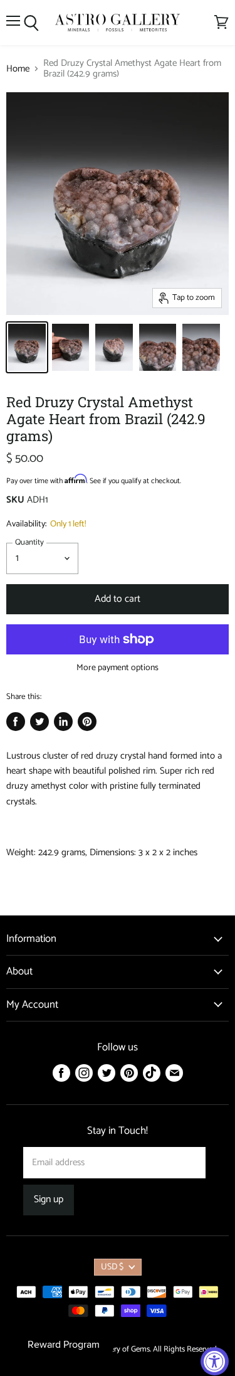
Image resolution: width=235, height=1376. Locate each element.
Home (17, 68)
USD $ (112, 1267)
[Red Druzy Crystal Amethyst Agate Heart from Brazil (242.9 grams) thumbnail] (27, 347)
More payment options (117, 668)
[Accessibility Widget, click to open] (215, 1361)
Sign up (48, 1200)
